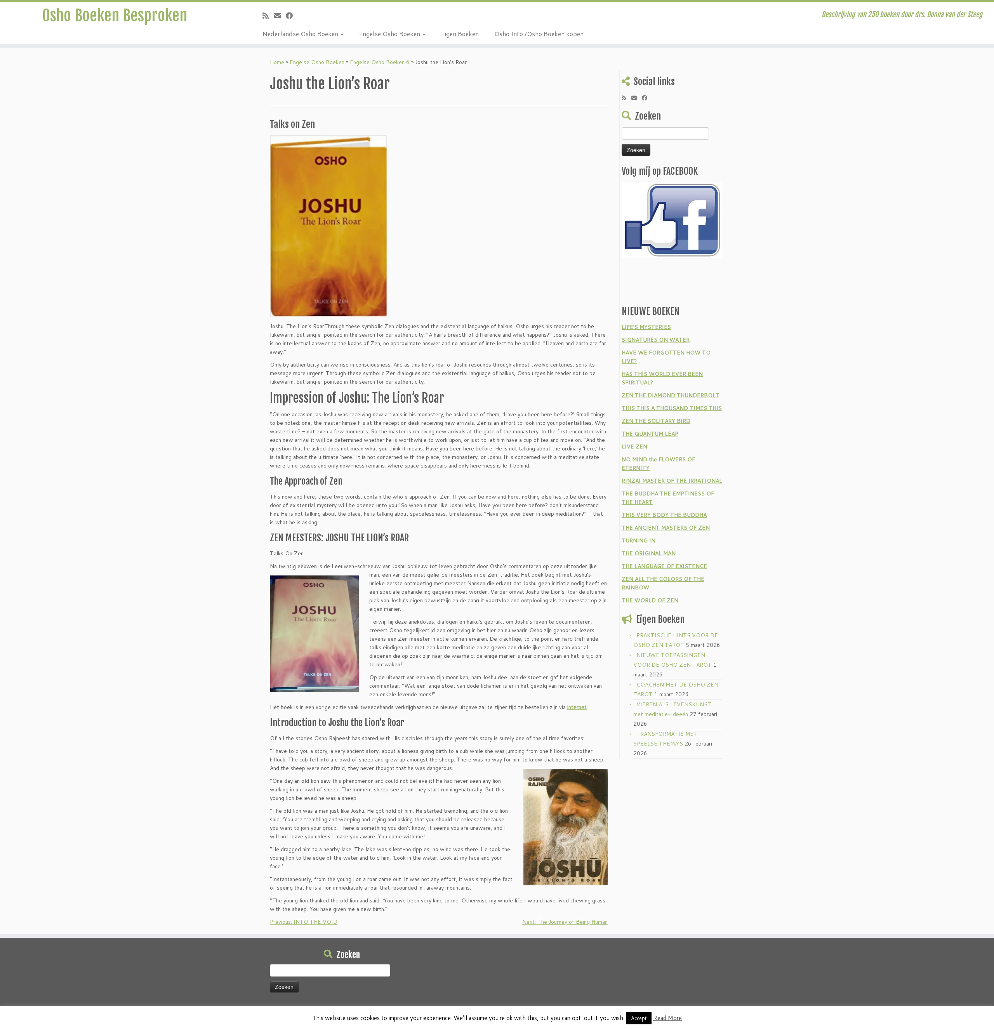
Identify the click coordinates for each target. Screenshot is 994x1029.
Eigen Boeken (460, 33)
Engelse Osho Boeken (390, 33)
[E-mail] (280, 15)
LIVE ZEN (634, 446)
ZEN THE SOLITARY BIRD (656, 421)
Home (277, 62)
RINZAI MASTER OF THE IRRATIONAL (672, 481)
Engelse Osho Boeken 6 (380, 62)
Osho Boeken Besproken (114, 15)
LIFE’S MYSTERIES (646, 327)
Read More (667, 1018)
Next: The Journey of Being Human (565, 922)
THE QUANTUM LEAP (650, 434)
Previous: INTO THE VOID (303, 922)
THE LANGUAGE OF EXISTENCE (664, 566)
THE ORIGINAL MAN (649, 553)
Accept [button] (639, 1018)
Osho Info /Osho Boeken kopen (539, 33)
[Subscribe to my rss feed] (268, 15)
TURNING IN (638, 540)
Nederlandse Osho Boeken (301, 33)
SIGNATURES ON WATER (656, 340)
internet (577, 707)
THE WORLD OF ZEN (650, 600)
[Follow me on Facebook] (292, 15)
